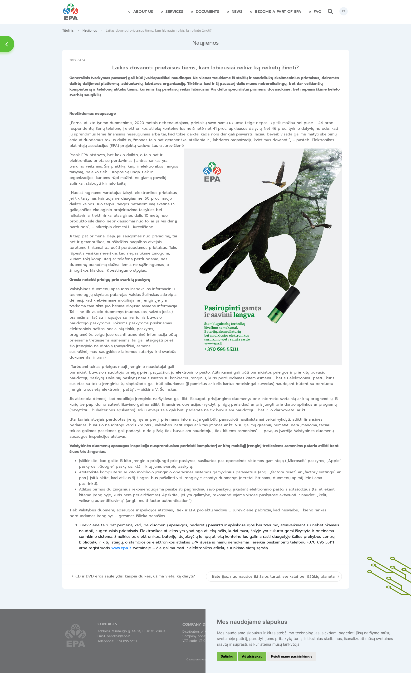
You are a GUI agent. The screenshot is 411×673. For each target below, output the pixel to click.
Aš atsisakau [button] (252, 656)
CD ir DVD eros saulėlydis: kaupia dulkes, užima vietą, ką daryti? (135, 576)
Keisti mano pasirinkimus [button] (291, 656)
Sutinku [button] (227, 656)
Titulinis (67, 30)
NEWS (237, 11)
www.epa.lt (121, 548)
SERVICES (174, 11)
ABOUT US (143, 11)
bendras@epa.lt (118, 636)
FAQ (317, 11)
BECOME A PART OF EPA (278, 11)
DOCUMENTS (207, 11)
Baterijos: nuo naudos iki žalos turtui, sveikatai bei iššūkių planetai (274, 576)
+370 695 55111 (126, 641)
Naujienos (90, 30)
